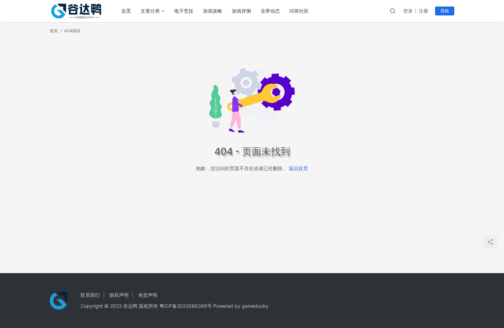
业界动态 (270, 11)
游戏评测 (241, 11)
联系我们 (90, 295)
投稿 (445, 10)
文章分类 (150, 11)
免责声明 (147, 295)
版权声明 (119, 295)
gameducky (255, 306)
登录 (408, 11)
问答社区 (299, 11)
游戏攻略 (212, 11)
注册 (423, 11)
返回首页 (298, 168)
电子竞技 (183, 11)
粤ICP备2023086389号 (185, 306)
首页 (126, 11)
